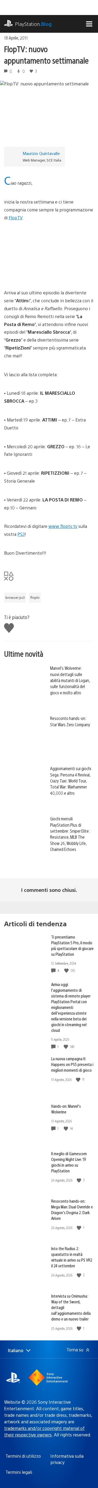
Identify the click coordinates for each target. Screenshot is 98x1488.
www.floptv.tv (62, 526)
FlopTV (15, 217)
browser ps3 (15, 597)
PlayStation (33, 24)
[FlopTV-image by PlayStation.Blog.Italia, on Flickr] (46, 274)
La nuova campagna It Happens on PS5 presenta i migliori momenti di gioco (72, 1064)
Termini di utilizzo (23, 1456)
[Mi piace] (67, 970)
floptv (34, 597)
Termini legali (18, 1472)
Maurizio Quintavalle (41, 153)
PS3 (21, 534)
